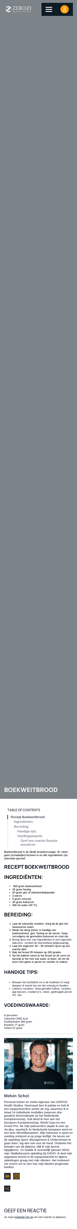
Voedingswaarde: (30, 836)
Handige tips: (27, 831)
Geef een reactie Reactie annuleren (39, 842)
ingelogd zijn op (24, 1217)
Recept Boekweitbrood (28, 817)
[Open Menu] (48, 9)
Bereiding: (21, 826)
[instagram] (16, 1176)
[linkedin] (7, 1176)
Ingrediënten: (24, 821)
